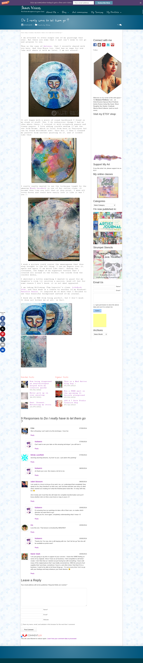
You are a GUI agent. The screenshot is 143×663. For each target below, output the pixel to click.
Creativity (41, 25)
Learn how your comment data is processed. (62, 638)
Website (46, 619)
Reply (32, 435)
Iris (32, 525)
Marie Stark (35, 554)
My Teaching (97, 12)
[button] (71, 3)
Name (45, 609)
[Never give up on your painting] (24, 396)
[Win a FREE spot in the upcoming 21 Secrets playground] (58, 394)
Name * (118, 286)
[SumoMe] (2, 350)
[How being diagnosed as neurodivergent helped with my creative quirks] (24, 384)
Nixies (48, 25)
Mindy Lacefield (38, 188)
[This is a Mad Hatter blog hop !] (58, 384)
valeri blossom (37, 482)
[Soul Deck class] (107, 197)
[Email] (2, 344)
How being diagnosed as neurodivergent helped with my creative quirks (41, 384)
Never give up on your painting (39, 394)
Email (45, 614)
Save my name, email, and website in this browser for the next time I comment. (49, 624)
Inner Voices (31, 8)
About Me (51, 12)
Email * (118, 290)
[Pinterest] (2, 334)
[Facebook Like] (2, 323)
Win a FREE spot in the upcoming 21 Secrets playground (74, 393)
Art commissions (80, 12)
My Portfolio (113, 12)
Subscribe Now (104, 3)
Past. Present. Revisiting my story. (41, 403)
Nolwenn (38, 442)
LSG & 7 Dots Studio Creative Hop (75, 401)
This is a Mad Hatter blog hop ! (75, 382)
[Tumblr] (2, 339)
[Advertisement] (99, 320)
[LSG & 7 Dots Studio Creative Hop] (58, 403)
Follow (95, 50)
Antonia (48, 46)
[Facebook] (2, 318)
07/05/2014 (28, 25)
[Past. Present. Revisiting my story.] (24, 405)
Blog (64, 12)
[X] (2, 329)
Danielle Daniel (29, 292)
